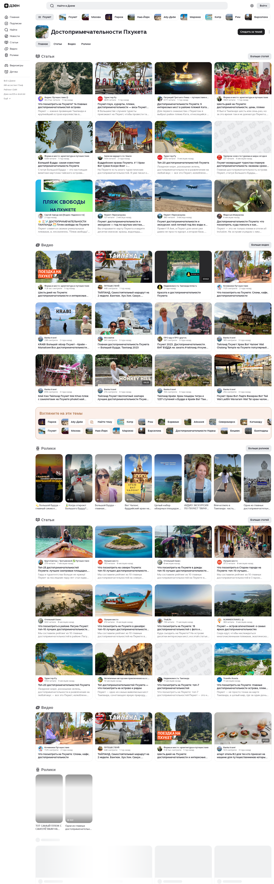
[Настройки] (251, 5)
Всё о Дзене (9, 81)
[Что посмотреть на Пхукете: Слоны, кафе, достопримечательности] (242, 267)
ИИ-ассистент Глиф (13, 85)
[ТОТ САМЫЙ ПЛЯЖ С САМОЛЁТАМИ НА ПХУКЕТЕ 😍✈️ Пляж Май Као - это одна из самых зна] (49, 798)
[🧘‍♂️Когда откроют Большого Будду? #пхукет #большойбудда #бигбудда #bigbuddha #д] (79, 478)
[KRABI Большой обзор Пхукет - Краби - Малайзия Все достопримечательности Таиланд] (64, 318)
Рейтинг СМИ (10, 89)
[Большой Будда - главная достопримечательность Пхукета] (108, 478)
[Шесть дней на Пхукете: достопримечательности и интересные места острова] (64, 267)
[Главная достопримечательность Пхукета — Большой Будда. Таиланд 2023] (123, 318)
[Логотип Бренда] (6, 5)
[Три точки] (90, 99)
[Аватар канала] (40, 98)
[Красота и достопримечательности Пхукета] (183, 267)
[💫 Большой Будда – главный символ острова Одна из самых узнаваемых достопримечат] (49, 478)
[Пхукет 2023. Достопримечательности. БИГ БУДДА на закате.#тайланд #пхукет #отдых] (183, 318)
